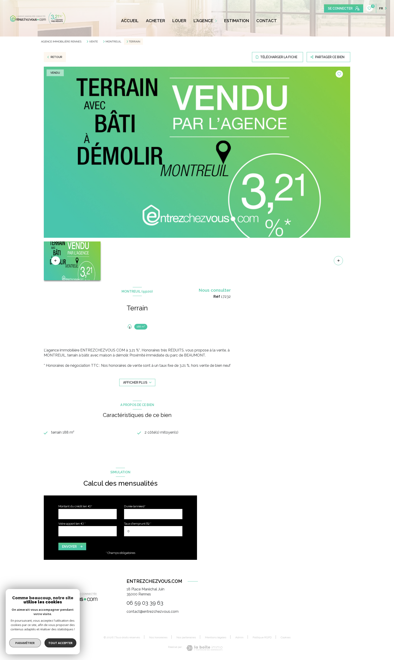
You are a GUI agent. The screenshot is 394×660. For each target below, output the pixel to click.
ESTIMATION (236, 21)
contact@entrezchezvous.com (153, 611)
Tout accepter (60, 643)
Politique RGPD (262, 637)
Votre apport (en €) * (72, 523)
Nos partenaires (186, 637)
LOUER (179, 21)
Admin (239, 637)
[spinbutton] (153, 531)
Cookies (285, 637)
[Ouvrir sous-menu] (216, 21)
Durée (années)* (134, 506)
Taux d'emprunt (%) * (137, 523)
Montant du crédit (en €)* (75, 506)
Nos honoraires (158, 637)
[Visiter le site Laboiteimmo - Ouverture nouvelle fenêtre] (204, 648)
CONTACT (266, 21)
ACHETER (155, 21)
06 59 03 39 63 (145, 603)
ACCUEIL (130, 21)
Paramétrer (25, 643)
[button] (338, 260)
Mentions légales (215, 637)
